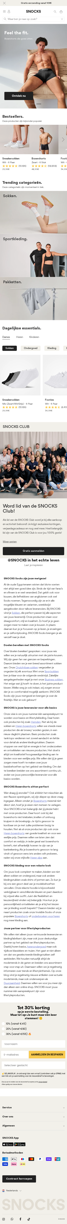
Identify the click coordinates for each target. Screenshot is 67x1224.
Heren (44, 217)
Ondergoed (30, 348)
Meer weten (10, 541)
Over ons (7, 1116)
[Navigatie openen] (4, 11)
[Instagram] (3, 1219)
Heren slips (36, 858)
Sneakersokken (10, 158)
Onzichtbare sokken (27, 667)
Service (7, 1107)
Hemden (36, 722)
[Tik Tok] (28, 1219)
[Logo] (33, 11)
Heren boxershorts (26, 726)
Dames (23, 217)
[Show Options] (62, 1065)
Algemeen (8, 1125)
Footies (49, 400)
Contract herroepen (19, 1179)
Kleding (52, 348)
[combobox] (32, 1065)
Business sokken (54, 679)
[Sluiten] (4, 3)
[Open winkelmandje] (61, 11)
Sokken (9, 348)
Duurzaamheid (12, 983)
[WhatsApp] (12, 1219)
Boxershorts (39, 158)
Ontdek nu (19, 96)
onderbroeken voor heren (46, 916)
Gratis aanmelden (33, 551)
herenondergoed (36, 946)
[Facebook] (20, 1219)
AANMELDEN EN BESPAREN (47, 1054)
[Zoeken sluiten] (62, 19)
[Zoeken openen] (55, 11)
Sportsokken (52, 671)
